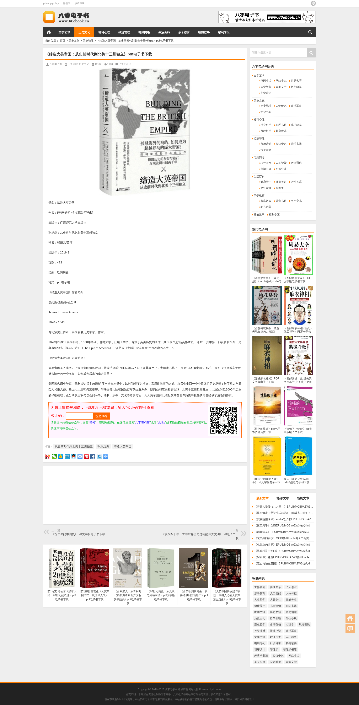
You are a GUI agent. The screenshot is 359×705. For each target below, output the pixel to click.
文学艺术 (64, 32)
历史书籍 (275, 612)
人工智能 (281, 162)
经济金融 (281, 143)
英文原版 (259, 661)
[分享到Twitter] (99, 456)
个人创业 (291, 587)
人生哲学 (259, 599)
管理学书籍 (290, 649)
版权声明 (80, 3)
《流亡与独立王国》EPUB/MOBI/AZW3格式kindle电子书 (284, 563)
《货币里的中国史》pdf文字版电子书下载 (78, 534)
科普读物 (291, 643)
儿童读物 (275, 605)
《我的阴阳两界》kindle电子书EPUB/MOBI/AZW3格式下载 (284, 519)
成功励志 (296, 124)
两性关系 (296, 181)
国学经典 (266, 86)
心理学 (290, 624)
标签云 (66, 3)
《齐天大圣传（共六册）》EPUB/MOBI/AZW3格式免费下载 (284, 506)
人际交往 (275, 599)
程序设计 (259, 649)
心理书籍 (281, 124)
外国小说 (266, 80)
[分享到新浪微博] (47, 456)
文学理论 (266, 92)
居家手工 (281, 188)
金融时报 (275, 661)
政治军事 (296, 105)
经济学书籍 (261, 655)
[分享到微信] (54, 456)
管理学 (274, 649)
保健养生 (291, 599)
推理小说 (275, 630)
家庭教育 (266, 200)
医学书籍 (259, 612)
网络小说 (281, 80)
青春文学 (281, 86)
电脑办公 (266, 168)
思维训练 (304, 624)
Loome (217, 689)
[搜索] (310, 32)
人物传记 (281, 105)
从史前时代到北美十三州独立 (74, 446)
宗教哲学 (266, 130)
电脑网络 (144, 32)
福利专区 (224, 32)
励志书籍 (291, 605)
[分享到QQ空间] (60, 456)
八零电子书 (55, 64)
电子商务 (291, 637)
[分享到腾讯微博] (67, 456)
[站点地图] (313, 3)
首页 (48, 32)
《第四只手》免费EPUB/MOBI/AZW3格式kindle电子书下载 (284, 525)
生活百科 (164, 32)
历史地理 (88, 40)
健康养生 (266, 181)
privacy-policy (51, 3)
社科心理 (104, 32)
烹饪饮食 (266, 188)
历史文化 (84, 32)
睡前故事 (204, 32)
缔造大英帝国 (122, 446)
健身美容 (281, 181)
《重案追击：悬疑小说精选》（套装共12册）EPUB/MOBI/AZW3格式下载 (284, 512)
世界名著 (296, 80)
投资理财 (266, 150)
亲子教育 (184, 32)
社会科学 (266, 124)
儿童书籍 (281, 200)
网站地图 (194, 689)
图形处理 (281, 168)
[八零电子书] (69, 12)
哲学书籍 (275, 618)
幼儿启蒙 (266, 206)
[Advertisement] (145, 495)
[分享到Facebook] (93, 456)
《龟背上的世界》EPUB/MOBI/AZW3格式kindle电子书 (284, 544)
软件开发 (266, 162)
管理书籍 (296, 143)
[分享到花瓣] (86, 456)
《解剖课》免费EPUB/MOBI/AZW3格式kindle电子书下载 (284, 557)
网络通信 (296, 162)
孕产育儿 (296, 200)
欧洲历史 (275, 637)
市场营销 (266, 143)
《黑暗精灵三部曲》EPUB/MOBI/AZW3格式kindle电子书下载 (284, 550)
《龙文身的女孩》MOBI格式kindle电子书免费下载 (284, 538)
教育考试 (281, 130)
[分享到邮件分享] (80, 456)
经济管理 (124, 32)
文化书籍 (266, 112)
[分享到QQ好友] (73, 456)
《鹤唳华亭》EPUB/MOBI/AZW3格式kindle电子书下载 (284, 532)
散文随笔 (296, 86)
